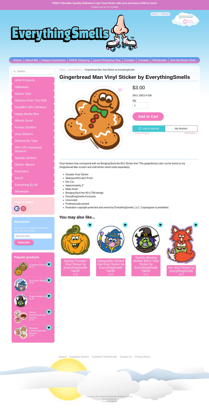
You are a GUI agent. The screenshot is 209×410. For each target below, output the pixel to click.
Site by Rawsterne (109, 399)
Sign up (165, 14)
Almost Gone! (24, 120)
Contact (129, 60)
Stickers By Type (26, 140)
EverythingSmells (110, 396)
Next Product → (190, 133)
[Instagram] (23, 208)
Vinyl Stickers (24, 134)
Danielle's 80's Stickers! (31, 107)
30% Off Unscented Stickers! (28, 149)
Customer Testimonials (104, 356)
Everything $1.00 (26, 184)
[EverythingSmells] (74, 33)
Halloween (22, 87)
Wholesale (159, 60)
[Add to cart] (48, 264)
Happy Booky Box (27, 114)
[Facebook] (17, 208)
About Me (31, 60)
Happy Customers (53, 60)
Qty (134, 100)
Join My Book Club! (183, 60)
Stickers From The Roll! (31, 100)
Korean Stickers (25, 127)
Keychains (22, 171)
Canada (143, 60)
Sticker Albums (25, 164)
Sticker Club (23, 93)
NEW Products (25, 80)
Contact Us (126, 356)
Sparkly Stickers (26, 158)
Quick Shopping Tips (107, 60)
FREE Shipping (79, 60)
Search (62, 356)
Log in (154, 14)
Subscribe (24, 242)
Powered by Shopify (109, 401)
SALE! (19, 178)
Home (18, 60)
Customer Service (79, 356)
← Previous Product (140, 133)
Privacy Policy (142, 356)
